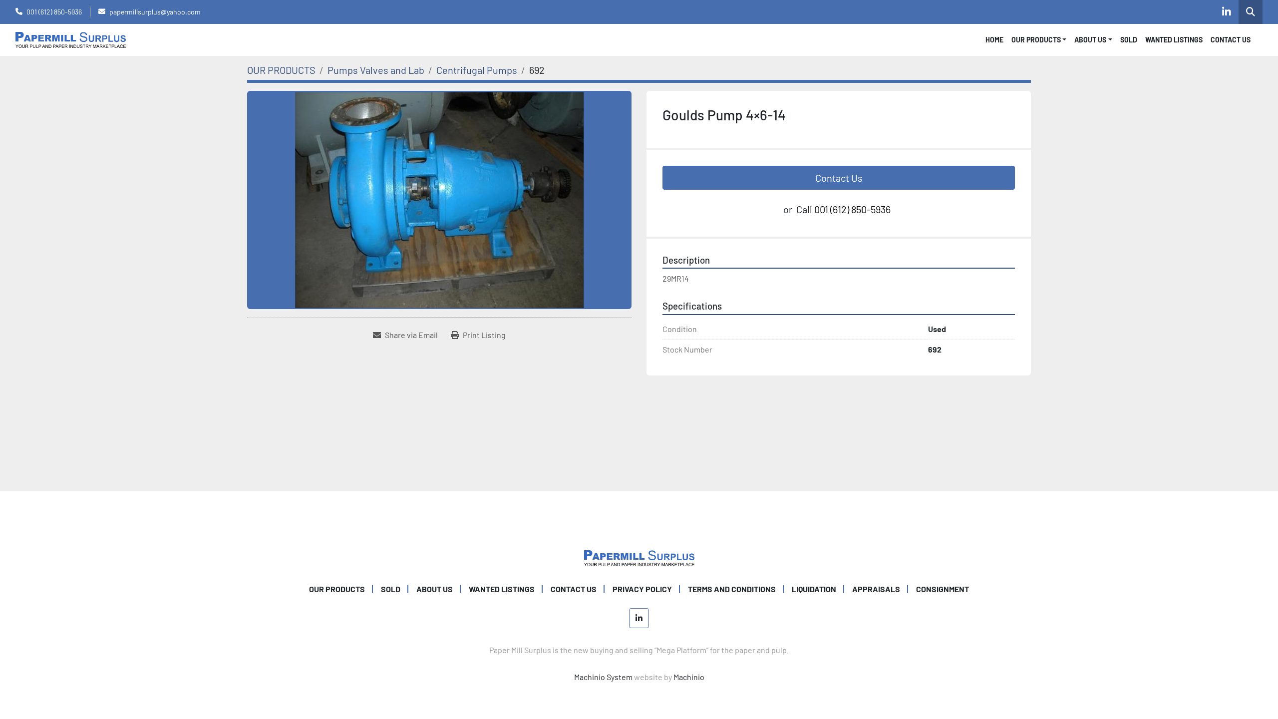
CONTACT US (1231, 39)
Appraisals (876, 589)
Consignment (942, 589)
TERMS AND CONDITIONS (732, 589)
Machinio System (603, 677)
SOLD (1128, 39)
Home (994, 39)
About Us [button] (1090, 39)
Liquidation (814, 589)
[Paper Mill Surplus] (639, 557)
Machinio (688, 677)
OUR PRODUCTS (1036, 39)
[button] (1039, 39)
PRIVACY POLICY (642, 589)
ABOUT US (434, 589)
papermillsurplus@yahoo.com (155, 11)
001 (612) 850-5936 (54, 11)
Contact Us (839, 178)
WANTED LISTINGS (1174, 39)
